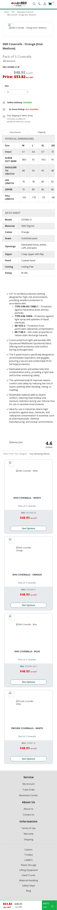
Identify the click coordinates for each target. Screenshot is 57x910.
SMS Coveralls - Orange (27, 575)
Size (7, 85)
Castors (28, 849)
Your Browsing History (39, 453)
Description (15, 132)
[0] (50, 5)
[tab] (15, 132)
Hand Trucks (28, 875)
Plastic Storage (28, 865)
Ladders (28, 859)
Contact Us (28, 814)
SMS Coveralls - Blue (27, 651)
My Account (29, 783)
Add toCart (46, 905)
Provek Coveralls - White (27, 728)
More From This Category (15, 453)
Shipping (41, 132)
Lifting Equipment (28, 870)
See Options (28, 528)
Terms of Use (28, 828)
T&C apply (27, 122)
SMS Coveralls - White (27, 498)
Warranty (28, 833)
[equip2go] (19, 4)
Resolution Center (28, 795)
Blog (28, 890)
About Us (28, 808)
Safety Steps (28, 885)
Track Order (28, 789)
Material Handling (28, 880)
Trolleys (28, 854)
